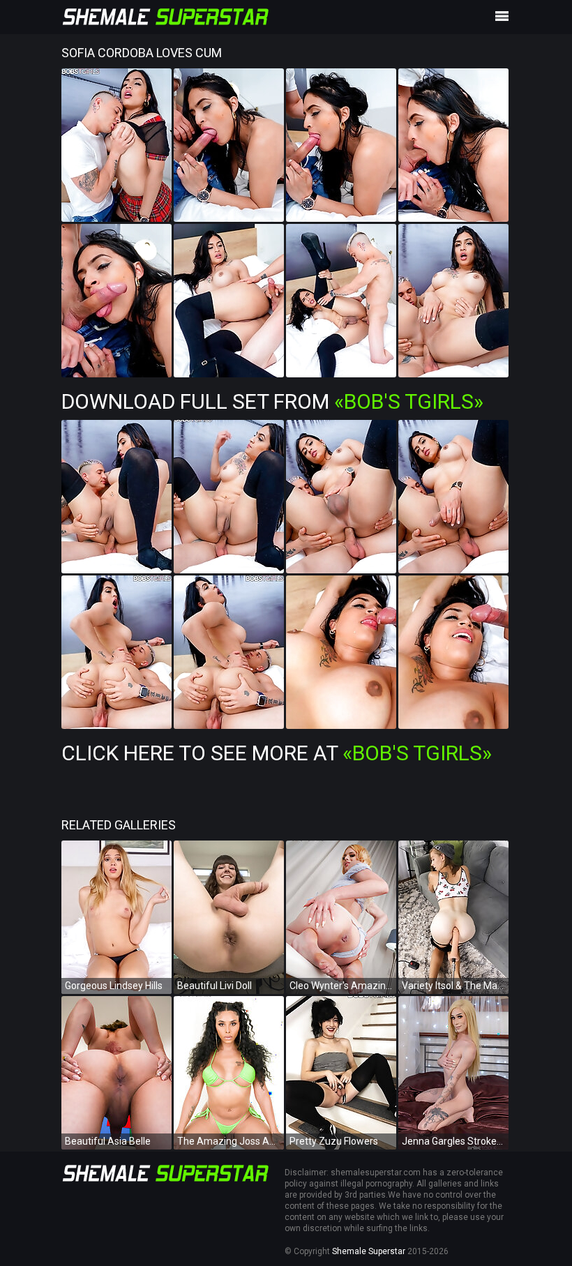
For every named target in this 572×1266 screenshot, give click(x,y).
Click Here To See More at (276, 753)
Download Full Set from (272, 401)
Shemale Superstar (368, 1251)
